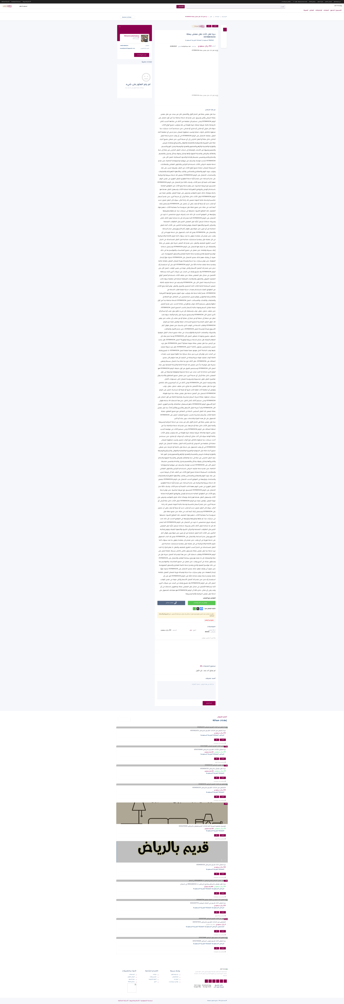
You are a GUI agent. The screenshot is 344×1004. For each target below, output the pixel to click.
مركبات (154, 974)
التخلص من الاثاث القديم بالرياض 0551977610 (209, 922)
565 (138, 37)
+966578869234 (124, 45)
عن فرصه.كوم (337, 1)
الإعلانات (326, 10)
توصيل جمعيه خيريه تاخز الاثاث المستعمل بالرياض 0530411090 (202, 826)
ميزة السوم (320, 1)
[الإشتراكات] (17, 6)
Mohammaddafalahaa (131, 36)
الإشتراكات (318, 10)
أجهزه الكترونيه (152, 979)
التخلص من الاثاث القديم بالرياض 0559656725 (209, 788)
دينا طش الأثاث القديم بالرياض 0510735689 (210, 750)
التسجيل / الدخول (335, 10)
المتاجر (312, 10)
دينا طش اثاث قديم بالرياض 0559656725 (211, 865)
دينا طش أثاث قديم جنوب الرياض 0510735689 (209, 941)
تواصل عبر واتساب (286, 1)
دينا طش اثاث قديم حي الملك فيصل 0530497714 (208, 903)
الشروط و (166, 614)
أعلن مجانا (198, 26)
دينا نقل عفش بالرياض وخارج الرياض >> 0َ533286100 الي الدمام (203, 884)
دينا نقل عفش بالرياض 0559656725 (213, 769)
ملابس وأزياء (153, 977)
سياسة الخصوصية (16, 1)
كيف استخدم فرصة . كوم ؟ (301, 1)
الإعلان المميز (328, 1)
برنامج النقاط (312, 1)
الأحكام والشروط (27, 1)
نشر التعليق (209, 703)
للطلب (215, 26)
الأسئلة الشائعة (5, 1)
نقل (211, 16)
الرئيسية (224, 16)
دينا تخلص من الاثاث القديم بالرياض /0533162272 (208, 731)
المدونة (306, 10)
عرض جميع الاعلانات (141, 54)
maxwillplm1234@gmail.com (127, 48)
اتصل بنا (176, 979)
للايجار (223, 739)
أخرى (155, 981)
